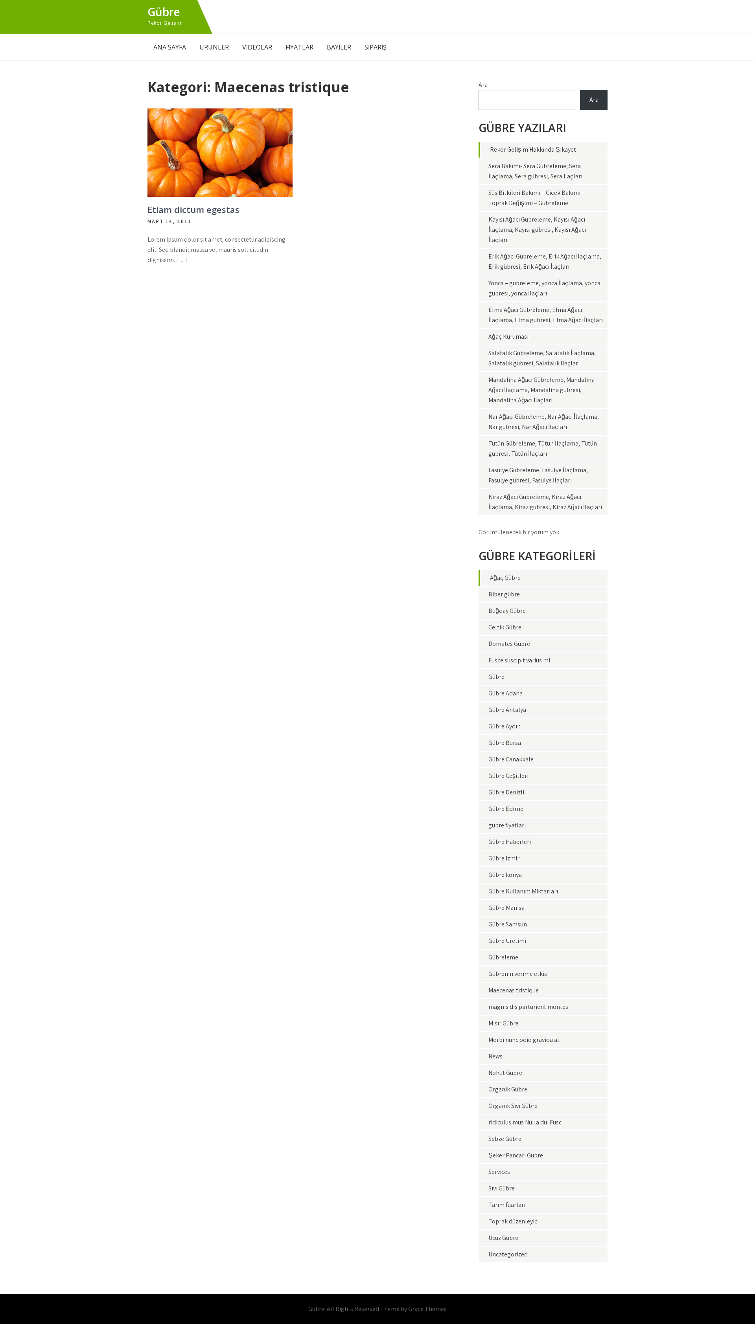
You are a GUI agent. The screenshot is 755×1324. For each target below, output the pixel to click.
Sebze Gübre (504, 1139)
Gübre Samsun (507, 924)
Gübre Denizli (506, 792)
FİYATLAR (299, 47)
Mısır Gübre (503, 1023)
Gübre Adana (505, 693)
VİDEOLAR (257, 47)
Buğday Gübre (507, 611)
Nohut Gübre (505, 1073)
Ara (483, 85)
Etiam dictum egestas (193, 209)
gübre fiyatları (507, 825)
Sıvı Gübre (501, 1188)
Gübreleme (503, 957)
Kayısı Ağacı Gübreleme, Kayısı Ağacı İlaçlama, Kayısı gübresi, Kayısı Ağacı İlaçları (537, 229)
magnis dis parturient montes (528, 1007)
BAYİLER (339, 47)
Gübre (163, 11)
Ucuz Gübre (503, 1238)
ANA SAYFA (169, 47)
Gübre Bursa (504, 743)
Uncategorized (508, 1254)
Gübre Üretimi (507, 941)
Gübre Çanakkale (511, 759)
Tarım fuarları (506, 1205)
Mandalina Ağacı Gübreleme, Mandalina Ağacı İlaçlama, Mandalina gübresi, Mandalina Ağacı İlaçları (541, 390)
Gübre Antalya (507, 710)
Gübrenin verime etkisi (518, 974)
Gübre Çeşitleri (508, 776)
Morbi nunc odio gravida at (524, 1040)
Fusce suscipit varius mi (519, 660)
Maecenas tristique (513, 990)
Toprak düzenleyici (513, 1221)
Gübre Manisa (506, 908)
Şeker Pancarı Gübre (515, 1155)
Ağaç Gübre (505, 578)
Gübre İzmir (503, 858)
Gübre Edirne (505, 809)
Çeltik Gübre (504, 627)
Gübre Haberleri (509, 842)
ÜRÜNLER (214, 47)
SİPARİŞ (376, 47)
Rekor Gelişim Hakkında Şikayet (533, 149)
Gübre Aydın (504, 726)
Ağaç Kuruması (508, 336)
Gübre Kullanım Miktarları (523, 891)
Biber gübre (504, 594)
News (495, 1056)
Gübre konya (505, 875)
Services (499, 1172)
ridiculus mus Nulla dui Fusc (525, 1122)
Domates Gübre (509, 644)
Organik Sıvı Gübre (513, 1106)
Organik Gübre (507, 1089)
